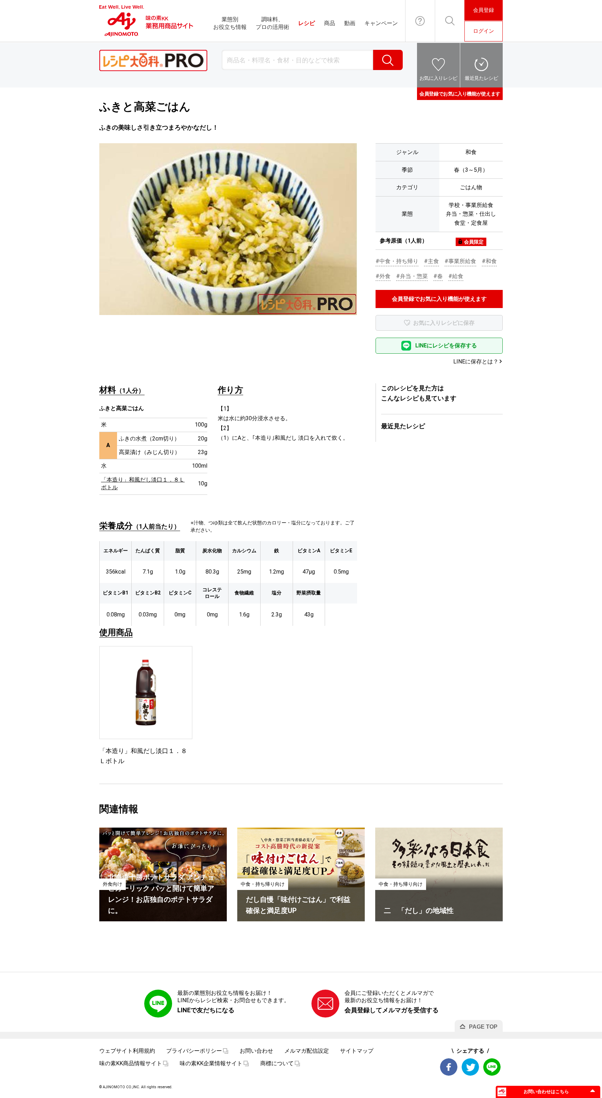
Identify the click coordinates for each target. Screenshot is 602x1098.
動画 (349, 23)
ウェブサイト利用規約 (127, 1050)
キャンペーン (381, 23)
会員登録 (483, 10)
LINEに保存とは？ (476, 361)
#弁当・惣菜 (412, 276)
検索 (388, 60)
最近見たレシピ (481, 78)
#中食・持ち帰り (397, 261)
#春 (438, 276)
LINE (492, 1067)
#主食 (431, 261)
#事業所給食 (460, 261)
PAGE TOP (483, 1027)
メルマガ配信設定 (306, 1050)
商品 (329, 23)
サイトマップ (356, 1050)
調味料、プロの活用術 (272, 23)
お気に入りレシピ (438, 78)
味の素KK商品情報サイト (130, 1063)
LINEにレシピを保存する (446, 345)
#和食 (489, 261)
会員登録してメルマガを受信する (392, 1010)
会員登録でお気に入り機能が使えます (459, 94)
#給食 (455, 276)
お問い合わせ (420, 21)
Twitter (470, 1067)
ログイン (483, 31)
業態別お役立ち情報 (230, 23)
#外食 (383, 276)
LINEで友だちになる (205, 1010)
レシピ (306, 23)
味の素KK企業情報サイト (211, 1063)
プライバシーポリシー (194, 1050)
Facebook (448, 1067)
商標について (277, 1063)
